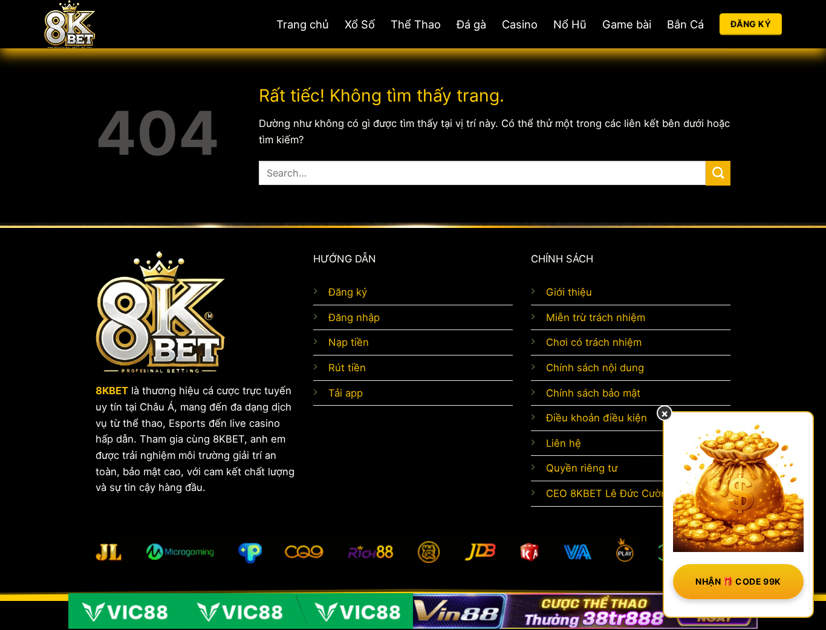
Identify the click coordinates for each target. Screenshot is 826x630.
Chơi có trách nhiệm (594, 342)
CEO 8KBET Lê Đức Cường (609, 493)
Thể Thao (416, 24)
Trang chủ (302, 24)
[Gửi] (718, 173)
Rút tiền (347, 368)
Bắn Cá (685, 24)
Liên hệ (563, 443)
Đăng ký (347, 292)
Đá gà (471, 24)
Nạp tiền (348, 342)
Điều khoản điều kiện (596, 418)
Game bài (626, 24)
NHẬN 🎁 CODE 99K (738, 581)
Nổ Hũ (570, 24)
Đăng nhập (354, 317)
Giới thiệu (569, 292)
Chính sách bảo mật (593, 393)
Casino (520, 24)
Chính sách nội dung (595, 368)
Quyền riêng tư (581, 468)
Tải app (345, 393)
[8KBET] (113, 24)
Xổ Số (360, 24)
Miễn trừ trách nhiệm (595, 317)
